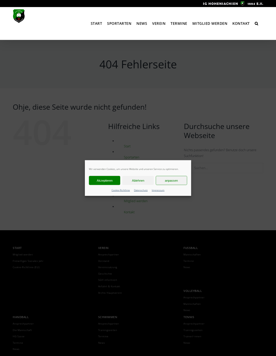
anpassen (171, 180)
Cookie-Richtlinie (121, 190)
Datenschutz (141, 190)
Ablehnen (138, 180)
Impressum (158, 190)
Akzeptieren (105, 180)
